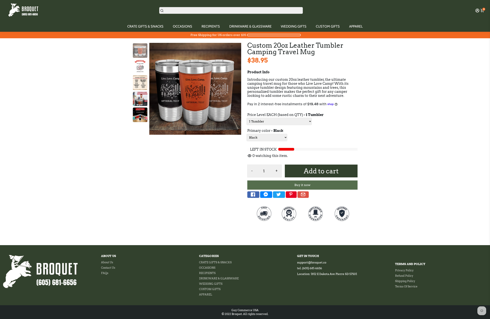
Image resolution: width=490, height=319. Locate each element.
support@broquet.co (311, 262)
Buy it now (302, 185)
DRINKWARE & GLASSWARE (250, 26)
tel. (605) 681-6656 (309, 268)
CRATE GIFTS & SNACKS (145, 26)
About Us (107, 262)
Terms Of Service (406, 286)
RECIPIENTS (211, 26)
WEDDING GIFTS (293, 26)
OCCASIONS (182, 26)
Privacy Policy (404, 270)
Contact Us (108, 267)
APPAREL (356, 26)
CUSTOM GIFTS (328, 26)
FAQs (104, 273)
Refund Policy (404, 275)
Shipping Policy (405, 281)
